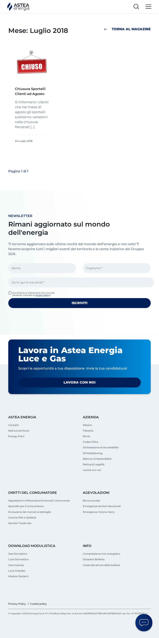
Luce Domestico (18, 559)
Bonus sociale (91, 500)
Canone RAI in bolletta (22, 517)
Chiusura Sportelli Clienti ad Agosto (30, 91)
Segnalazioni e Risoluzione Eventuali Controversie (39, 500)
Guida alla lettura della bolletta (101, 565)
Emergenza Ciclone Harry (99, 511)
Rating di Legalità (93, 464)
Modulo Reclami (18, 576)
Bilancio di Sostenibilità (97, 458)
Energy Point (16, 436)
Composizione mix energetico (101, 553)
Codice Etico (91, 441)
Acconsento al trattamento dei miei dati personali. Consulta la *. (33, 294)
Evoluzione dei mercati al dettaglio (29, 511)
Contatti (13, 425)
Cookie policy (38, 603)
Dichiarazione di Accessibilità (100, 447)
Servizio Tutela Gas (19, 523)
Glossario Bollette (94, 559)
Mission (87, 425)
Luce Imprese (16, 570)
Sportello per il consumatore (26, 506)
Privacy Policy (43, 295)
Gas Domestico (17, 553)
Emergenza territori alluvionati (102, 506)
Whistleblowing (92, 453)
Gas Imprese (16, 565)
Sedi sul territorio (18, 430)
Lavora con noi (79, 382)
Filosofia (88, 430)
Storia (86, 436)
